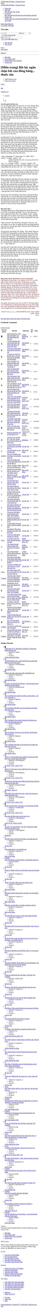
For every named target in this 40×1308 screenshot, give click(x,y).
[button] (2, 3)
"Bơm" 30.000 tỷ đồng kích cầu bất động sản (14, 466)
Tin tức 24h (25, 446)
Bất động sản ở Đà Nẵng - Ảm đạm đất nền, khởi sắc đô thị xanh (14, 636)
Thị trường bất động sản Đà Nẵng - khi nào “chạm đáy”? (13, 364)
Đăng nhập (4, 49)
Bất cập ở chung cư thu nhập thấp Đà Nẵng (13, 482)
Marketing (25, 440)
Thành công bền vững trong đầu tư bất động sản (14, 350)
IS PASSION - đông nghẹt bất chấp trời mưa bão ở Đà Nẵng (14, 610)
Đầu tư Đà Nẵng (25, 451)
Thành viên (8, 17)
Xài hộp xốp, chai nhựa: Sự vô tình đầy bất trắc (13, 427)
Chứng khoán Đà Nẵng (25, 336)
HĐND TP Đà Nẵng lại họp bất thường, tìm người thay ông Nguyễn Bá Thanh (14, 507)
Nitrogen (7, 1292)
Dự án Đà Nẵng (25, 636)
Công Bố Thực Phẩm (11, 1272)
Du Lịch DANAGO (11, 1256)
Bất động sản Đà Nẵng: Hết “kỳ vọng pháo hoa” (14, 501)
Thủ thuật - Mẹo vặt (25, 414)
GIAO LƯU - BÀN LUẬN (26, 433)
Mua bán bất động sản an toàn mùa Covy (14, 433)
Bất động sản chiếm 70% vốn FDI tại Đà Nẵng (14, 616)
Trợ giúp (7, 1297)
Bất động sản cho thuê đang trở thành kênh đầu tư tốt (13, 371)
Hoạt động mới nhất (30, 15)
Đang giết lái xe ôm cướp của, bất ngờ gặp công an (14, 572)
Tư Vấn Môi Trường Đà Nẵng (14, 1287)
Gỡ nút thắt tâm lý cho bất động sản (14, 451)
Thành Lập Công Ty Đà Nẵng (14, 1268)
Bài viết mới (8, 12)
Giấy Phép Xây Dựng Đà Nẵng (14, 1282)
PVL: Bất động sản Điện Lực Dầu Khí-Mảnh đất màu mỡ (13, 336)
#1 (5, 101)
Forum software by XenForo (19, 1304)
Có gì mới (8, 13)
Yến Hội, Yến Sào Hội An (13, 1289)
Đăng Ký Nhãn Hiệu (11, 1270)
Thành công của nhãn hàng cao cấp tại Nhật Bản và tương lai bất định (13, 578)
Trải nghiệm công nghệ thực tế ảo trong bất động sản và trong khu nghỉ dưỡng (14, 399)
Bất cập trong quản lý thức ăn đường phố (14, 525)
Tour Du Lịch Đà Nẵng (12, 1255)
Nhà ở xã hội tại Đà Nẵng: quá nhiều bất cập (14, 446)
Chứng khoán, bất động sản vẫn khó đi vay (13, 546)
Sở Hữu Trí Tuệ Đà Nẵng (12, 1275)
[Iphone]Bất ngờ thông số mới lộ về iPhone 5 (14, 631)
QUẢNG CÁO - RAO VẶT (25, 399)
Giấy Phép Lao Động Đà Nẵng (14, 1285)
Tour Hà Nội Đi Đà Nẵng (12, 1260)
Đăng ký (3, 53)
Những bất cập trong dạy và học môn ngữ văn (14, 566)
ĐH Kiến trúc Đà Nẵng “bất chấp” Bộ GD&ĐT (13, 514)
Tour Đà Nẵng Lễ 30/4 (12, 1258)
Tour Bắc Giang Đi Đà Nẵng (14, 1262)
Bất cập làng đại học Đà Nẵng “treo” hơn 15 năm (14, 488)
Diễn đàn (7, 10)
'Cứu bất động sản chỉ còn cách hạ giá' (14, 603)
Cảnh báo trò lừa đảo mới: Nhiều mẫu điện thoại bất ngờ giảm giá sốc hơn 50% (14, 414)
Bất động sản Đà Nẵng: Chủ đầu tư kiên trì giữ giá (14, 476)
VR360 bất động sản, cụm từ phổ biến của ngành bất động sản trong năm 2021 (13, 343)
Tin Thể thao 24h (10, 1190)
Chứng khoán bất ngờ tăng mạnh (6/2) (13, 553)
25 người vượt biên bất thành (14, 627)
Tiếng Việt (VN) (10, 1294)
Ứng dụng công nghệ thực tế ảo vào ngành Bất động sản (13, 406)
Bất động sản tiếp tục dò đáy (13, 535)
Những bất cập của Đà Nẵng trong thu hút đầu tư (14, 461)
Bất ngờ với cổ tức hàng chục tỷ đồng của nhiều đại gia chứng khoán (14, 597)
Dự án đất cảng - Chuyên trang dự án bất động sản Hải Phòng (13, 356)
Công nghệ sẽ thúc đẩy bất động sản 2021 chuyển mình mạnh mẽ (14, 378)
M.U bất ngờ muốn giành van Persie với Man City (13, 622)
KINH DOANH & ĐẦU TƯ (25, 540)
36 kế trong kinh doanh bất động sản (13, 585)
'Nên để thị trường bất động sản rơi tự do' (14, 519)
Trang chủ (8, 8)
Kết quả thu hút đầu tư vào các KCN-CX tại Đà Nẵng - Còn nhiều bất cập (14, 494)
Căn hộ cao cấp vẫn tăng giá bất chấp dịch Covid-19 (14, 385)
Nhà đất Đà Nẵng (10, 669)
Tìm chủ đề (16, 12)
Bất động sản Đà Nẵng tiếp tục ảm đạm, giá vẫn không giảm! (14, 471)
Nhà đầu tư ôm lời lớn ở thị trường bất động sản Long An (14, 391)
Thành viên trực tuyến (11, 19)
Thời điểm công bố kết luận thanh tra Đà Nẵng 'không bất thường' (14, 559)
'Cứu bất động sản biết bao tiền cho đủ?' (13, 540)
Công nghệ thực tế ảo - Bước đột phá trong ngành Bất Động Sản (13, 421)
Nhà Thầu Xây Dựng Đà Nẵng (14, 1284)
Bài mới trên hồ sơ (18, 15)
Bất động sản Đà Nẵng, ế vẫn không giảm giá (14, 456)
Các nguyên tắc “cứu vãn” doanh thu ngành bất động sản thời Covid (14, 440)
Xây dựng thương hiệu (25, 578)
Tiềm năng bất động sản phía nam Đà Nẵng (14, 530)
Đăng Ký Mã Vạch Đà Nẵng (14, 1274)
